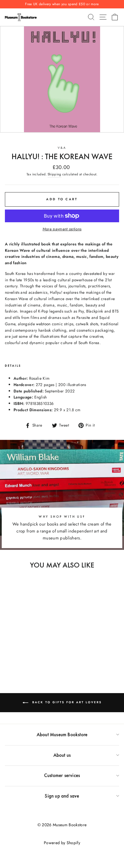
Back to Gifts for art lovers (66, 702)
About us (62, 755)
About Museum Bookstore (62, 734)
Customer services (62, 775)
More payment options (62, 229)
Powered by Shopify (62, 843)
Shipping (54, 174)
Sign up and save (62, 796)
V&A (62, 148)
